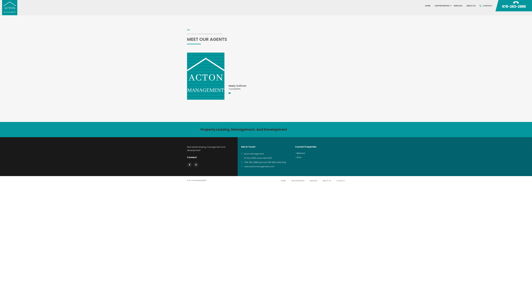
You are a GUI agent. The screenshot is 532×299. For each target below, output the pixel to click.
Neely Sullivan (237, 85)
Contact (340, 181)
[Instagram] (195, 164)
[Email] (231, 93)
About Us (327, 181)
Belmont (300, 153)
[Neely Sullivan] (205, 76)
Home (283, 181)
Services (313, 181)
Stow (298, 157)
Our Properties (297, 181)
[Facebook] (189, 164)
